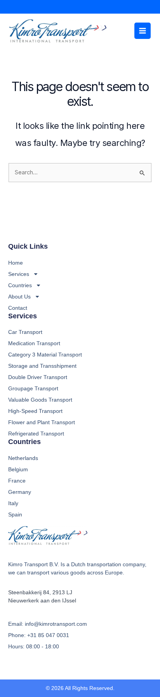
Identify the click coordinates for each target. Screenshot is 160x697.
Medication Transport (34, 343)
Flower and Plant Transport (41, 422)
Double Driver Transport (37, 377)
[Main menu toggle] (142, 31)
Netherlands (23, 458)
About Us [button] (19, 296)
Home (15, 263)
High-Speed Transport (35, 411)
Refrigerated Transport (36, 433)
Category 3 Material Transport (45, 354)
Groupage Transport (33, 388)
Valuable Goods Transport (40, 400)
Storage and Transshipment (42, 366)
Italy (13, 503)
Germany (19, 492)
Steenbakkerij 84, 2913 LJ (40, 592)
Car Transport (25, 332)
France (17, 481)
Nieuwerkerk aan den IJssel (42, 600)
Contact (17, 308)
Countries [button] (20, 285)
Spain (15, 514)
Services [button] (18, 274)
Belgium (18, 469)
